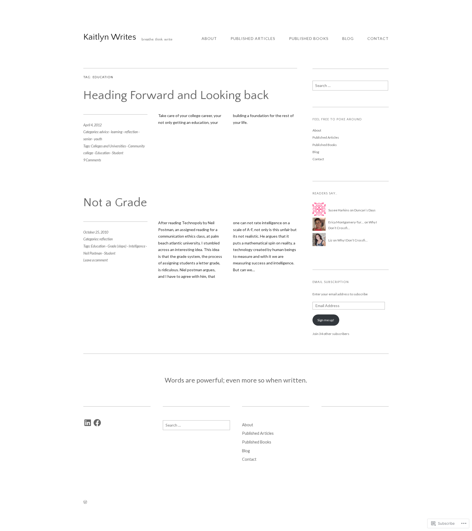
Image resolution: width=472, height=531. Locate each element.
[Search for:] (350, 87)
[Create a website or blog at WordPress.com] (85, 502)
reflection (131, 132)
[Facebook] (97, 422)
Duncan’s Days (365, 210)
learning (116, 132)
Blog (348, 38)
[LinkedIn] (87, 422)
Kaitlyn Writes (109, 37)
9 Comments (92, 160)
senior (87, 139)
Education (102, 153)
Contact (378, 38)
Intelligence (137, 246)
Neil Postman (92, 253)
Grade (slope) (117, 246)
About (209, 38)
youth (98, 139)
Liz (330, 240)
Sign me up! (325, 320)
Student (117, 153)
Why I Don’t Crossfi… (352, 240)
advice (104, 132)
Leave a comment (95, 260)
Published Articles (253, 38)
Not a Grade (115, 202)
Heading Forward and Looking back (176, 95)
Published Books (309, 38)
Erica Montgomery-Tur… (346, 222)
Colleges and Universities (108, 146)
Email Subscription (330, 282)
